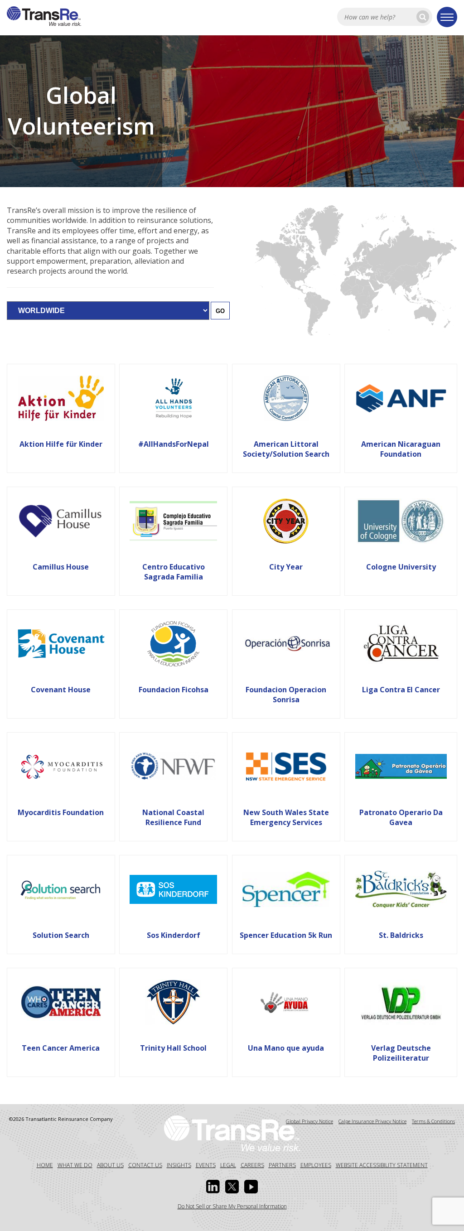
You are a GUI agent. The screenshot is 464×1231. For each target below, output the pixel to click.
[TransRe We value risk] (232, 1133)
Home (45, 1165)
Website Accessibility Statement (382, 1165)
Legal (228, 1165)
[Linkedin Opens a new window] (213, 1186)
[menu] (447, 17)
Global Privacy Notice (309, 1121)
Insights (179, 1165)
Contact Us (145, 1165)
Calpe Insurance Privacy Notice (372, 1121)
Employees (315, 1165)
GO (220, 311)
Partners (282, 1165)
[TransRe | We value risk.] (44, 23)
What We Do (75, 1165)
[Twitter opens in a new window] (232, 1186)
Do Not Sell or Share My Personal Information (232, 1206)
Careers (252, 1165)
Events (206, 1165)
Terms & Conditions (433, 1121)
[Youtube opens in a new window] (251, 1186)
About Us (110, 1165)
